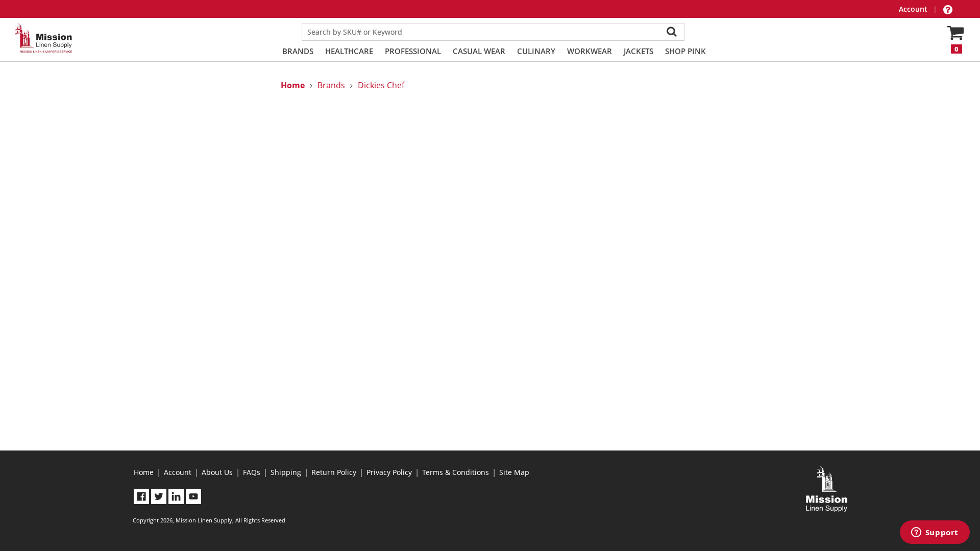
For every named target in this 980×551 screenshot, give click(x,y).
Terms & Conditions (455, 472)
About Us (217, 472)
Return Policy (333, 472)
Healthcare (349, 51)
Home (144, 472)
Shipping (286, 472)
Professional (413, 51)
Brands (297, 51)
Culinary (536, 51)
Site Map (514, 472)
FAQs (251, 472)
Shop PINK (685, 51)
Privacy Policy (389, 472)
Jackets (638, 51)
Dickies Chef (381, 85)
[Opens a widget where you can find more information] (934, 533)
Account (914, 9)
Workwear (589, 51)
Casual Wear (479, 51)
